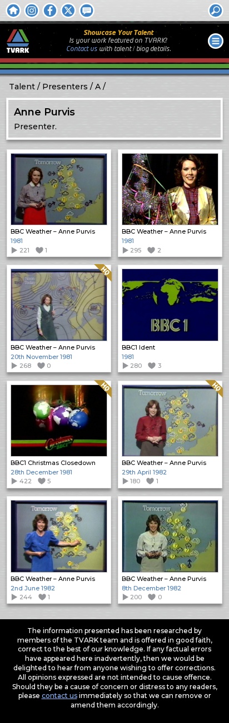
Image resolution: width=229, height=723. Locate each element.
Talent (22, 87)
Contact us (81, 49)
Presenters (65, 87)
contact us (59, 695)
